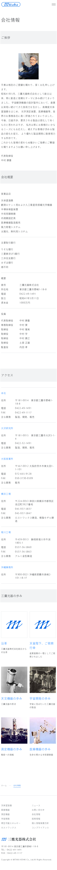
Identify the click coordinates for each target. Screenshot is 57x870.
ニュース (36, 805)
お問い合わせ (38, 810)
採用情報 (36, 819)
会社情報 (36, 814)
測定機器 (5, 814)
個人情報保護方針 (40, 823)
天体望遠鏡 (6, 805)
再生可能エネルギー (10, 823)
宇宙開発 (5, 819)
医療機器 (5, 810)
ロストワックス (8, 828)
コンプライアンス (40, 828)
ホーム (4, 785)
